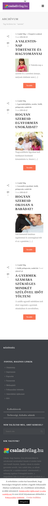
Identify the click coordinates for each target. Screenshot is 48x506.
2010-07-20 (19, 271)
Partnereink (10, 381)
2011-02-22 (23, 110)
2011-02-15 (23, 192)
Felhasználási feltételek (15, 390)
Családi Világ (21, 34)
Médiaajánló (10, 385)
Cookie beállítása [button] (34, 497)
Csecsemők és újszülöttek (25, 186)
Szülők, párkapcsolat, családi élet (27, 268)
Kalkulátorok (14, 409)
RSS (8, 398)
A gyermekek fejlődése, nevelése (27, 104)
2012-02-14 (23, 37)
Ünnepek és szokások (35, 34)
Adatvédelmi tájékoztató (15, 394)
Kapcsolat (10, 376)
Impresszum (10, 372)
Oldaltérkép (10, 368)
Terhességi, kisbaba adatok (21, 415)
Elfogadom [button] (24, 502)
